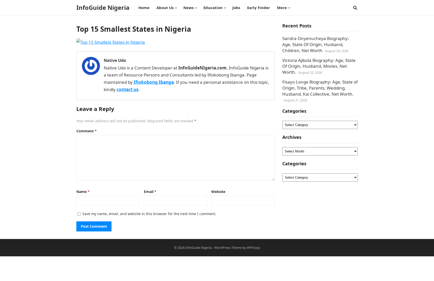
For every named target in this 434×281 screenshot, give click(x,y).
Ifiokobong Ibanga (154, 82)
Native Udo (115, 60)
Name (83, 191)
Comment (86, 131)
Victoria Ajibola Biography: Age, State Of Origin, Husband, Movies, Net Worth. (319, 66)
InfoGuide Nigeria (102, 8)
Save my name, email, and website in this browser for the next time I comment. (149, 213)
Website (218, 191)
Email (150, 191)
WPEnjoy (253, 247)
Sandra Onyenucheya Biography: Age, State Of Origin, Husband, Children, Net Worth (315, 44)
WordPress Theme (228, 247)
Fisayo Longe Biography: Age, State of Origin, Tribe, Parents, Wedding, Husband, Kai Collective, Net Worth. (320, 88)
